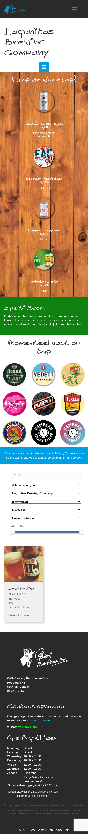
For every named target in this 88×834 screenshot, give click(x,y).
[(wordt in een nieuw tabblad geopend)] (44, 208)
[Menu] (75, 9)
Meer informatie (18, 615)
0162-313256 (16, 690)
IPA (10, 602)
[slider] (12, 532)
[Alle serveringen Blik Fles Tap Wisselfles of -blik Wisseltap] (46, 485)
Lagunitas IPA (21, 589)
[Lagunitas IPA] (23, 565)
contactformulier (38, 720)
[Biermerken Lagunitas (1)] (46, 502)
